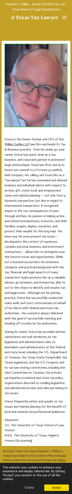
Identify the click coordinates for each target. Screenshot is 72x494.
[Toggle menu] (64, 17)
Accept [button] (56, 487)
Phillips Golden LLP (17, 144)
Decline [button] (29, 487)
